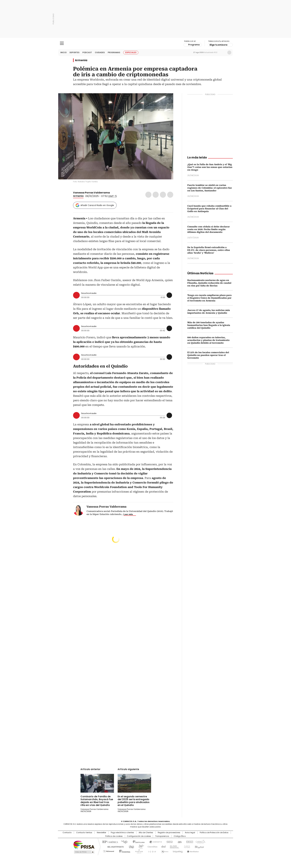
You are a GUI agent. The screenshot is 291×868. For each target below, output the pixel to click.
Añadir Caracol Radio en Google (97, 205)
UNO (130, 846)
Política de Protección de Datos (214, 832)
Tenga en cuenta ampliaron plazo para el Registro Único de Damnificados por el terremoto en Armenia (209, 298)
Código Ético (180, 836)
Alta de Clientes (146, 832)
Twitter (156, 195)
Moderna (124, 851)
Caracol (200, 842)
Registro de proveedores (169, 832)
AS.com (179, 842)
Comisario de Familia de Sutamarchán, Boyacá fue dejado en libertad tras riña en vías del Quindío (96, 801)
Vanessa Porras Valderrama (91, 192)
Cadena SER (168, 842)
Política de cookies (114, 836)
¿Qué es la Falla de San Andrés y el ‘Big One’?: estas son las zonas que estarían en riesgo (209, 167)
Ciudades (100, 52)
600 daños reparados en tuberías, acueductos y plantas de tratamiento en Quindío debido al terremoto (208, 340)
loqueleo (177, 851)
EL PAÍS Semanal (173, 846)
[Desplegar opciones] (169, 295)
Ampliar (167, 99)
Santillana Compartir (154, 842)
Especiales (130, 52)
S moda (164, 851)
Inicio (63, 52)
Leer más (128, 514)
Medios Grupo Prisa (84, 852)
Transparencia (162, 836)
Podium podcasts (138, 851)
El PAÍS (110, 842)
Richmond (108, 851)
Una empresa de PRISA (84, 844)
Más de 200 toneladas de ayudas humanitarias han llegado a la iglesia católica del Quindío (208, 325)
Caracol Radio (146, 43)
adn (189, 842)
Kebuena (199, 846)
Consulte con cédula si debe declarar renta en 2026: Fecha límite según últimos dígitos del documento (208, 229)
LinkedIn (163, 195)
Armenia (81, 60)
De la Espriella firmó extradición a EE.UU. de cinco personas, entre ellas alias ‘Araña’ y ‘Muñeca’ (208, 250)
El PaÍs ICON (151, 851)
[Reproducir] (76, 295)
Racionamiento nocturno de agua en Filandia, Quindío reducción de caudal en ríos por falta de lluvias (209, 283)
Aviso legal (190, 832)
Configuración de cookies (139, 836)
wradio (139, 846)
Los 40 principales (123, 842)
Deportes (74, 52)
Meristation (192, 851)
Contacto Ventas (84, 832)
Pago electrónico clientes (122, 832)
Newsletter (223, 52)
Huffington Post (114, 846)
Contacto (67, 832)
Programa (194, 44)
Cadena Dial (162, 846)
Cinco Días (151, 846)
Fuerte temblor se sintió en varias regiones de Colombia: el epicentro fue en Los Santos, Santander (209, 188)
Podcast (87, 52)
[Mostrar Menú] (61, 43)
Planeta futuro (186, 846)
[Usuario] (229, 52)
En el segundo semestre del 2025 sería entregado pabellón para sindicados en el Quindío (133, 801)
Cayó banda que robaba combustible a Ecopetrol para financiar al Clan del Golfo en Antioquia (209, 209)
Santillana (137, 842)
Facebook (148, 195)
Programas (114, 52)
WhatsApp (170, 195)
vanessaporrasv (115, 192)
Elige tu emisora (218, 44)
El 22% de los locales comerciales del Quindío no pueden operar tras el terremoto (208, 355)
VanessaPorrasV (112, 192)
